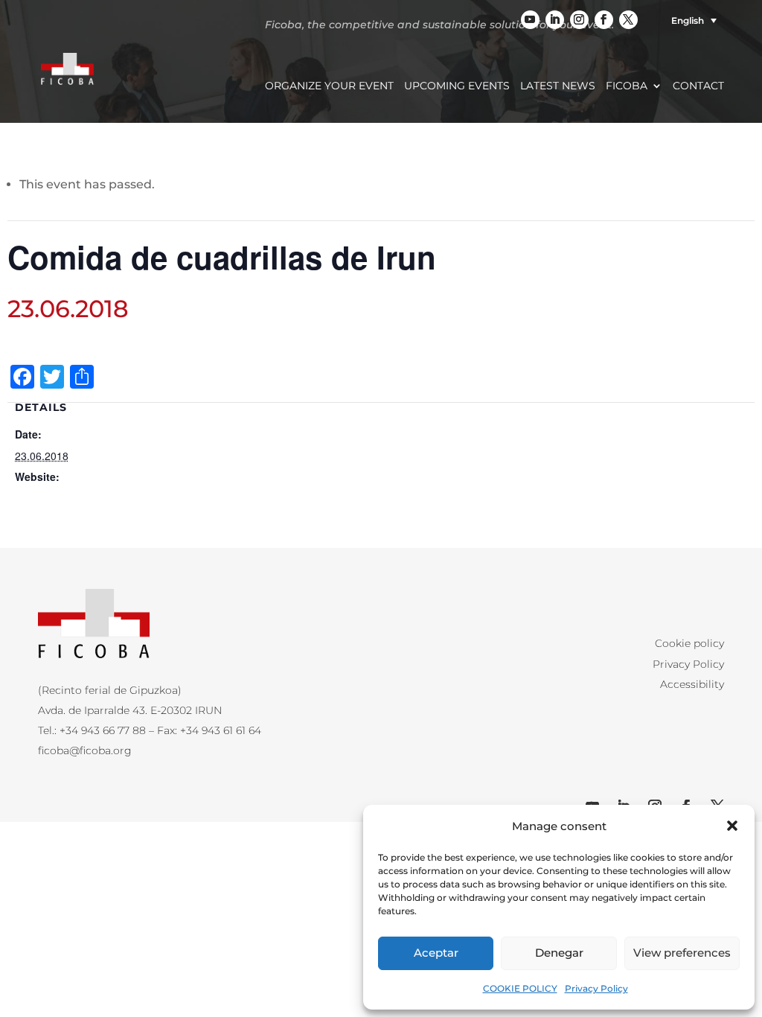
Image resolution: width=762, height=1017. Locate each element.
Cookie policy (689, 643)
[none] (688, 20)
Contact (698, 86)
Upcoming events (457, 86)
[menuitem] (688, 20)
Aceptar (436, 953)
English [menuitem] (687, 20)
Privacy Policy (596, 988)
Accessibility (692, 684)
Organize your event (329, 86)
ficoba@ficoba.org (85, 750)
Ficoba (626, 86)
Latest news (557, 86)
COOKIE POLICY (520, 988)
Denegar (559, 953)
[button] (732, 825)
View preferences (682, 953)
